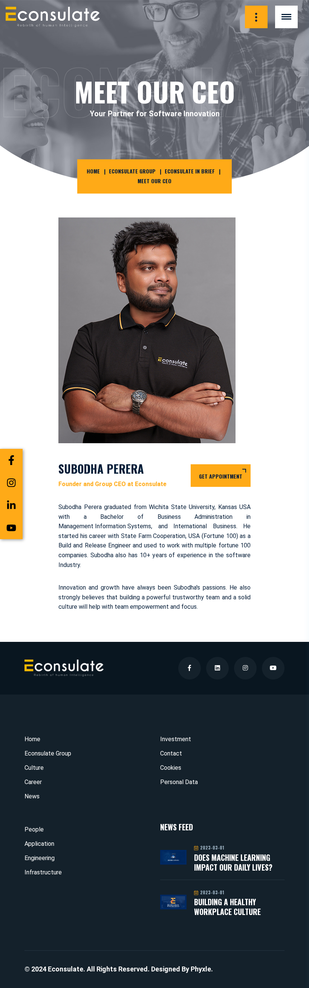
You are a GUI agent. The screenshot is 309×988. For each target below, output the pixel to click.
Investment (175, 739)
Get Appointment (220, 476)
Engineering (39, 858)
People (34, 829)
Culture (34, 767)
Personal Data (179, 782)
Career (33, 782)
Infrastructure (43, 872)
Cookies (170, 767)
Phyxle (201, 969)
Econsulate (65, 969)
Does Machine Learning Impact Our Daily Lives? (233, 862)
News (32, 796)
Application (39, 843)
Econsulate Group (132, 171)
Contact (171, 753)
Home (93, 171)
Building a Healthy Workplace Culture (227, 907)
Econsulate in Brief (190, 171)
